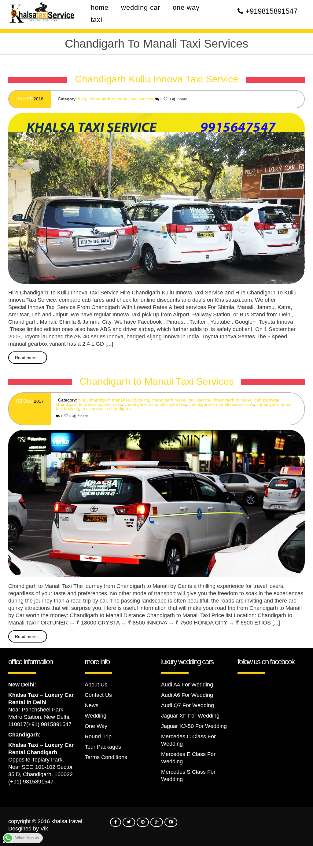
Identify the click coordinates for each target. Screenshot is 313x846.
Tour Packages (103, 747)
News (91, 705)
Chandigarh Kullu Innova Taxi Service (156, 79)
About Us (96, 685)
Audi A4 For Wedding (187, 685)
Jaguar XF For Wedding (190, 716)
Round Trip (98, 736)
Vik (44, 829)
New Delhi (21, 685)
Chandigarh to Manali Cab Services (89, 404)
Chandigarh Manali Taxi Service (181, 400)
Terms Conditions (106, 757)
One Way (96, 726)
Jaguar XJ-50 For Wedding (194, 726)
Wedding (95, 716)
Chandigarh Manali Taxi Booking (119, 400)
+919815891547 (271, 11)
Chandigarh (23, 735)
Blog (82, 98)
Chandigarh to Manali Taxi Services (121, 98)
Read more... (27, 357)
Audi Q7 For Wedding (187, 705)
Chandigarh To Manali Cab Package (246, 400)
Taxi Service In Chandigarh (106, 408)
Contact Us (98, 695)
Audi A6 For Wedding (187, 695)
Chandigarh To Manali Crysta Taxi (155, 404)
